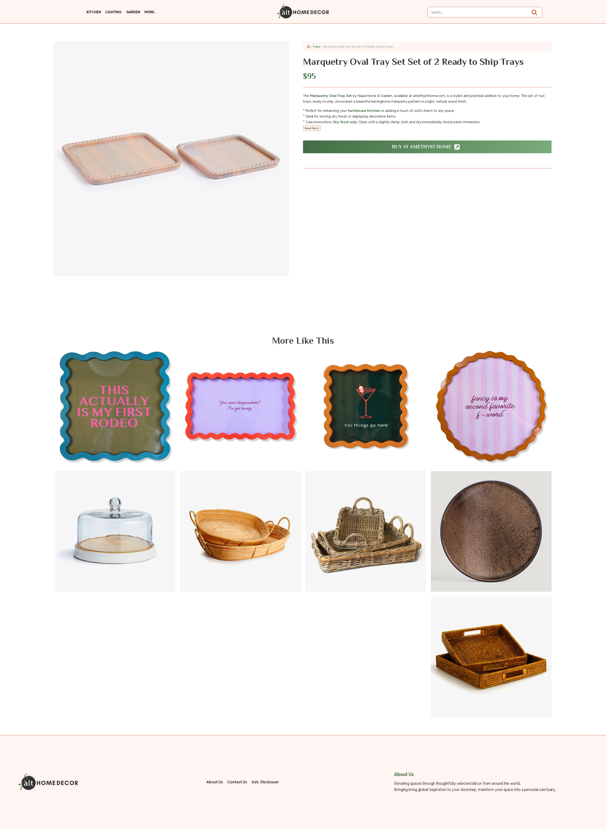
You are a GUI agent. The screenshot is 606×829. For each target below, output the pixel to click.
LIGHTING (113, 12)
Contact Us (237, 782)
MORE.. (150, 12)
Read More (312, 128)
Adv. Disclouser (265, 782)
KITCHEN (93, 12)
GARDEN (133, 12)
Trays (316, 46)
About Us (214, 782)
